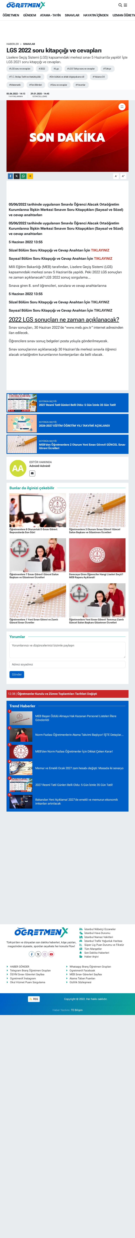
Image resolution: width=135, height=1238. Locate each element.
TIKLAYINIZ (100, 302)
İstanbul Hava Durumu (97, 933)
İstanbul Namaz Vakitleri (98, 937)
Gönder (17, 674)
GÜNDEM (29, 15)
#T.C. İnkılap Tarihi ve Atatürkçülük (25, 76)
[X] (38, 954)
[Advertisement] (67, 867)
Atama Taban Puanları (82, 978)
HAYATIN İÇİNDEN (95, 15)
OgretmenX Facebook (82, 970)
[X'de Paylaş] (17, 176)
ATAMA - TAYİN (50, 15)
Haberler (13, 44)
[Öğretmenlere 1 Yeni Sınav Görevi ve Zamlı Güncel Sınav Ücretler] (37, 600)
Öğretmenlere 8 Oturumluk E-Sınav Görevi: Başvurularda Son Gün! (33, 531)
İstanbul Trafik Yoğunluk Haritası (103, 941)
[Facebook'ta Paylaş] (10, 176)
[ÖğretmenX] (26, 5)
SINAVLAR (72, 15)
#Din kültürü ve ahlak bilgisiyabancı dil (66, 76)
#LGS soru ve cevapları (19, 68)
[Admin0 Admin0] (17, 468)
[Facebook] (32, 954)
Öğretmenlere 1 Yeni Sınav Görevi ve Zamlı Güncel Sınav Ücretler (33, 621)
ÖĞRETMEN (11, 15)
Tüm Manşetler (93, 948)
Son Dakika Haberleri (96, 952)
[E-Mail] (32, 473)
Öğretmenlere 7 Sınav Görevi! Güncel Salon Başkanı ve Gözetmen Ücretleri (34, 576)
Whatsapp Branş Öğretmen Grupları (90, 966)
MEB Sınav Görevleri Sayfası (86, 974)
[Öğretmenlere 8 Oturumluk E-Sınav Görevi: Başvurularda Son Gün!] (37, 510)
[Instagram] (45, 954)
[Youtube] (51, 954)
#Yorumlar (80, 85)
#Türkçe (107, 68)
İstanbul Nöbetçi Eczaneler (100, 929)
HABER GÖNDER (19, 966)
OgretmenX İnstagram (23, 978)
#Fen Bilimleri (35, 85)
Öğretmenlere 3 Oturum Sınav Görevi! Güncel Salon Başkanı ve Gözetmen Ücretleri (94, 531)
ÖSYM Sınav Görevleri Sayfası (27, 974)
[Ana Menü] (125, 5)
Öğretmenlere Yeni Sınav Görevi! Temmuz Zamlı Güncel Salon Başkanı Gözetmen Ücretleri (96, 621)
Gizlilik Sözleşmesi (80, 982)
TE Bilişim (77, 1010)
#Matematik (15, 85)
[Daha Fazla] (30, 176)
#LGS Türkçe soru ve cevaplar (80, 68)
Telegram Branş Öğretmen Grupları (30, 970)
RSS (35, 999)
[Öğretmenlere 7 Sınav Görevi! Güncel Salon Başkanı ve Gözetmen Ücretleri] (37, 555)
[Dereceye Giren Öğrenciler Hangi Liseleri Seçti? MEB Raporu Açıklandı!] (97, 555)
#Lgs (56, 68)
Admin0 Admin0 (39, 466)
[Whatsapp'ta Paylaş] (23, 176)
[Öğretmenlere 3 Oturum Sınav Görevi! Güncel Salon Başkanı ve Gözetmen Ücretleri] (97, 510)
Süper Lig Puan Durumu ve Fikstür (104, 944)
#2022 (42, 68)
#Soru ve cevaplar (58, 85)
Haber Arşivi (91, 956)
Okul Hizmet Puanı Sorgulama (27, 982)
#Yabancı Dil (98, 76)
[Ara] (120, 5)
